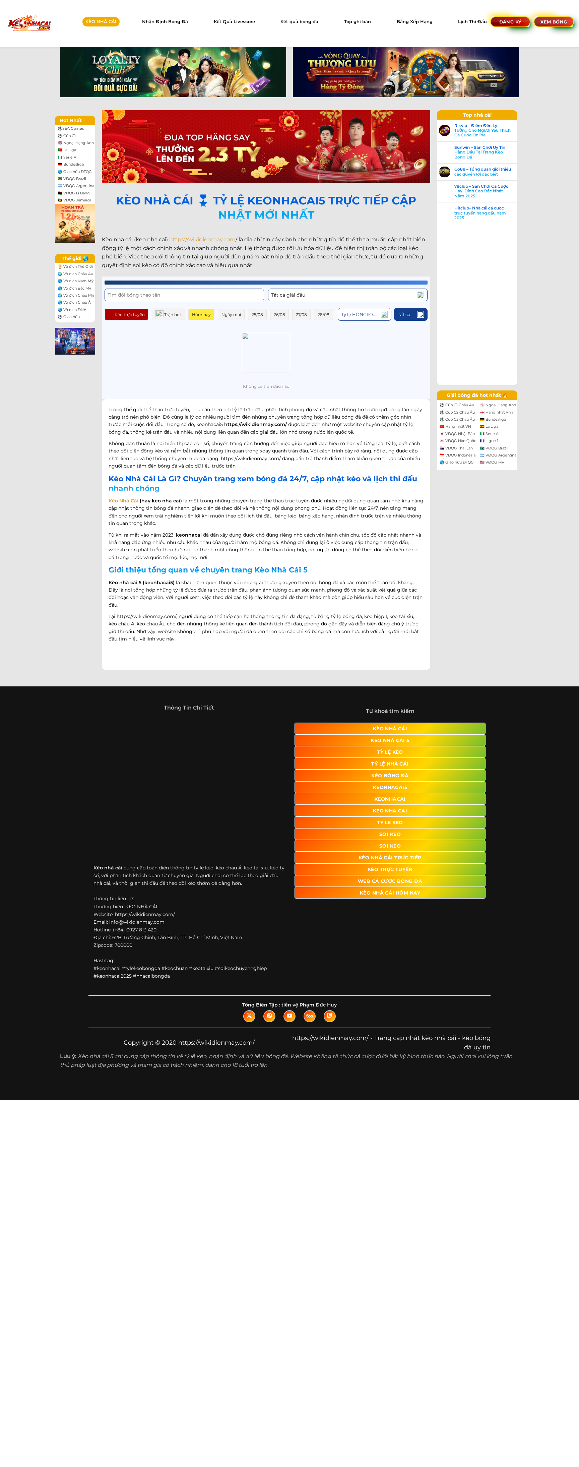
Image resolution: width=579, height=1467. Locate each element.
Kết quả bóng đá (299, 21)
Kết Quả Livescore (234, 21)
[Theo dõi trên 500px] (310, 1016)
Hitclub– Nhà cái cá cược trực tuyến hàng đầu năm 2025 (480, 213)
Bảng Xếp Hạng (415, 21)
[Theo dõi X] (249, 1016)
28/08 (323, 314)
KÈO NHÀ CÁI (100, 21)
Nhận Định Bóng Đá (165, 21)
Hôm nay (201, 314)
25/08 (257, 314)
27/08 (301, 314)
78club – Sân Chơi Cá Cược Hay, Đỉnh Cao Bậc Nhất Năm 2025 (481, 191)
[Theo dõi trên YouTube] (289, 1016)
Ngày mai (231, 314)
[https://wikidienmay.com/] (29, 23)
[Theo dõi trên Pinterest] (269, 1016)
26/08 (279, 314)
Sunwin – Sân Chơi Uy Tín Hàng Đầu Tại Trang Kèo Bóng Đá (479, 152)
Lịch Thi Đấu (472, 21)
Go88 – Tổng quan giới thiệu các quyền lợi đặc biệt (482, 171)
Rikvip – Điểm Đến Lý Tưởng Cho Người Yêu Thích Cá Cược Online (482, 130)
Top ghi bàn (357, 21)
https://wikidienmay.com (202, 239)
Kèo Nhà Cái (123, 501)
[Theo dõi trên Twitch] (330, 1016)
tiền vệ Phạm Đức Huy (309, 1005)
